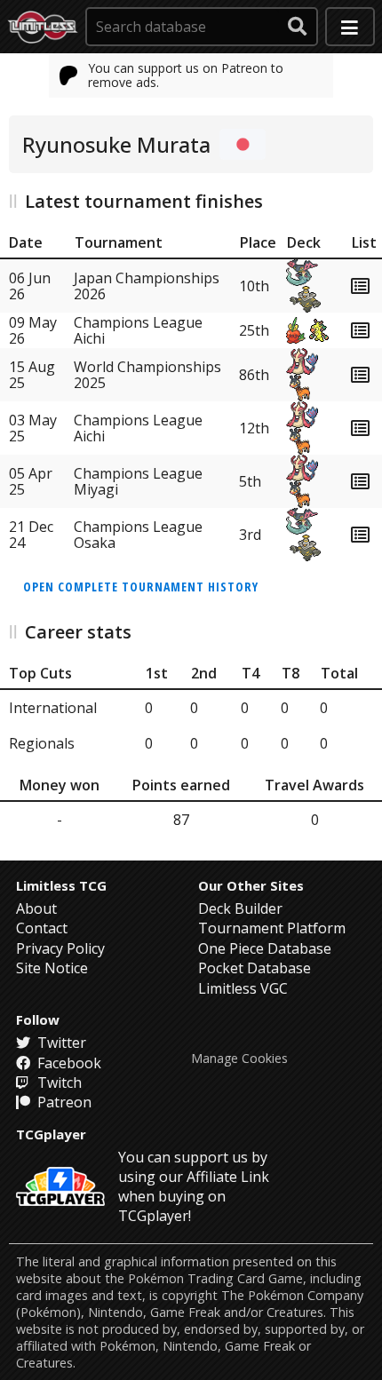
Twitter (60, 1042)
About (36, 908)
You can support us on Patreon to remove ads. (185, 75)
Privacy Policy (60, 948)
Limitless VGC (243, 988)
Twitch (58, 1082)
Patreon (63, 1102)
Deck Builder (240, 908)
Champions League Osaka (138, 534)
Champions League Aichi (138, 330)
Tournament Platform (272, 928)
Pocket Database (254, 968)
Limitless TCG (61, 885)
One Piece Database (264, 948)
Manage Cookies (239, 1058)
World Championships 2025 (147, 375)
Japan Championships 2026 (146, 286)
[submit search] (297, 26)
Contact (42, 928)
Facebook (67, 1063)
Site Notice (52, 968)
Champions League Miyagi (138, 481)
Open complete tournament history (141, 586)
